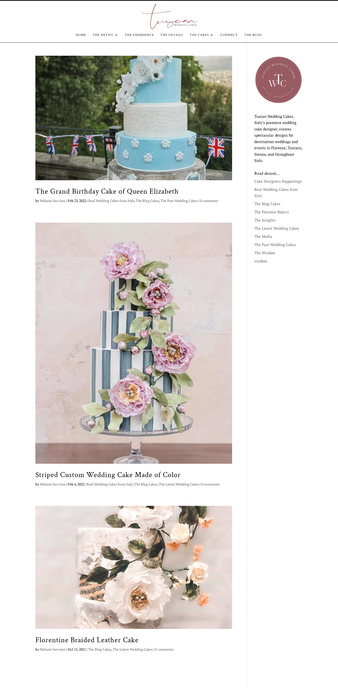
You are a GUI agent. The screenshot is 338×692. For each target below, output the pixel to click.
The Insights (265, 220)
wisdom (260, 260)
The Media (263, 236)
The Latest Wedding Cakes (179, 484)
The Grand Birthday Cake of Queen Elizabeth (107, 191)
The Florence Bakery (271, 211)
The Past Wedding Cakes (179, 200)
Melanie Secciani (53, 200)
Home (81, 35)
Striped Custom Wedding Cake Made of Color (108, 475)
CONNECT (229, 35)
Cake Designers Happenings (278, 181)
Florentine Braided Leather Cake (87, 640)
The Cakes (199, 35)
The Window (264, 252)
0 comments (209, 200)
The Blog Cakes (147, 200)
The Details (171, 35)
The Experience (139, 35)
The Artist (103, 35)
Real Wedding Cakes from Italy (111, 200)
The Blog (253, 35)
